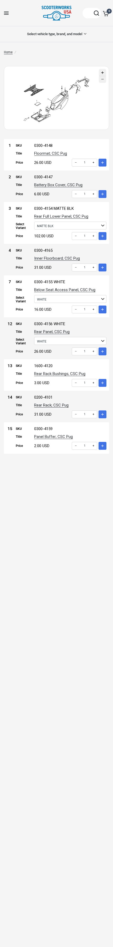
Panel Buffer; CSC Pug (53, 436)
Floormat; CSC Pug (50, 153)
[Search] (92, 13)
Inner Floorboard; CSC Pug (57, 258)
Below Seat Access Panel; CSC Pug (64, 289)
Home (8, 52)
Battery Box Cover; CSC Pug (58, 185)
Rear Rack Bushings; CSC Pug (59, 373)
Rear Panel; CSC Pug (52, 331)
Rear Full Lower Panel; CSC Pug (61, 216)
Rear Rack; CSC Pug (51, 405)
